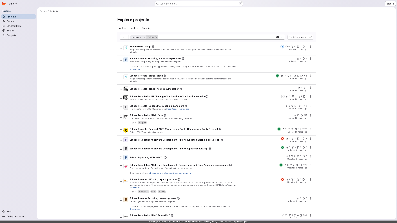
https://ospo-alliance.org (177, 109)
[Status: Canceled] (283, 96)
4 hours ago (301, 78)
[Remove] (156, 37)
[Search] (282, 37)
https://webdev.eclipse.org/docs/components (170, 173)
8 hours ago (301, 118)
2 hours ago (301, 61)
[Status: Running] (282, 46)
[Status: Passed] (277, 76)
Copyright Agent (240, 222)
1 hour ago (302, 49)
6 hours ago (301, 99)
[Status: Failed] (282, 138)
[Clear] (277, 37)
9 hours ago (301, 141)
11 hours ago (301, 159)
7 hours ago (301, 108)
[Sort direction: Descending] (310, 37)
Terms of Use (225, 222)
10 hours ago (301, 150)
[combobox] (298, 37)
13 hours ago (301, 201)
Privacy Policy (210, 222)
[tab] (122, 28)
